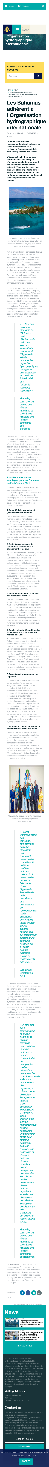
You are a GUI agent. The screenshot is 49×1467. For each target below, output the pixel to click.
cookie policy (30, 1455)
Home (9, 90)
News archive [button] (24, 1346)
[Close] (42, 6)
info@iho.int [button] (24, 1447)
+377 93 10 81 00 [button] (24, 1439)
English (11, 6)
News (16, 90)
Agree (25, 1462)
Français (25, 6)
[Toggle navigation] (42, 29)
